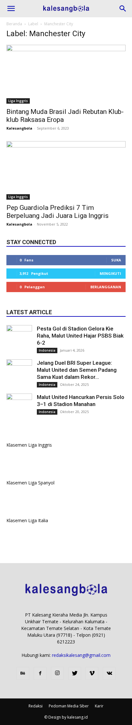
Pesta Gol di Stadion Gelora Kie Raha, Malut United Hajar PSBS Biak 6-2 (80, 335)
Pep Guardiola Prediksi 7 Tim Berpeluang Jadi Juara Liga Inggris (57, 211)
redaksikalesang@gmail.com (81, 655)
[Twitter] (74, 673)
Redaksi (36, 706)
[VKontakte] (109, 673)
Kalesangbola (19, 128)
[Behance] (22, 673)
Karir (99, 706)
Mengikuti (110, 273)
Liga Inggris (18, 101)
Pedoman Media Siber (69, 706)
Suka (116, 260)
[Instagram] (57, 673)
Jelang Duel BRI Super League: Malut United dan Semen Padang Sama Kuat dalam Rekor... (77, 370)
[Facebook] (40, 673)
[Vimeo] (92, 673)
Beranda (14, 24)
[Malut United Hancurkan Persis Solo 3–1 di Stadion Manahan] (19, 406)
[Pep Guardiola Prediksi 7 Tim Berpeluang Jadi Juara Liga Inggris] (66, 170)
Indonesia (47, 350)
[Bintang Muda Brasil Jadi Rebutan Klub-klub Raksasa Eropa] (66, 74)
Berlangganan (105, 286)
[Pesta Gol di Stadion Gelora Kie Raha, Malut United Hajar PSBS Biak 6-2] (19, 338)
